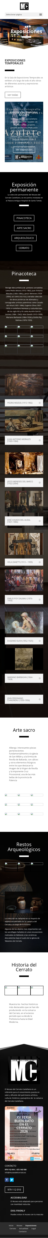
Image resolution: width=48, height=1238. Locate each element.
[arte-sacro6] (37, 795)
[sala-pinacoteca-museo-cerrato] (37, 346)
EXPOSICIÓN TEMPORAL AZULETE (24, 114)
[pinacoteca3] (37, 337)
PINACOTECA (24, 218)
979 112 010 (14, 1189)
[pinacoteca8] (11, 327)
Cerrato (13, 1228)
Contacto (23, 1231)
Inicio (11, 1225)
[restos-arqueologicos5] (11, 864)
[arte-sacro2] (37, 805)
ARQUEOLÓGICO (24, 238)
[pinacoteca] (24, 346)
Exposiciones (30, 1225)
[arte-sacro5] (11, 805)
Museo (19, 1225)
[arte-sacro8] (11, 795)
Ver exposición (24, 149)
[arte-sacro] (11, 814)
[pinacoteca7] (24, 327)
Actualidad (23, 1228)
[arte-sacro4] (24, 805)
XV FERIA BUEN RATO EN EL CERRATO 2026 (24, 1124)
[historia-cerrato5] (24, 988)
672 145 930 (21, 1169)
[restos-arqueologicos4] (24, 864)
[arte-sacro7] (24, 795)
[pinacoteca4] (24, 337)
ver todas (13, 95)
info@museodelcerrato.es (15, 1172)
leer (22, 1152)
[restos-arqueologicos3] (37, 864)
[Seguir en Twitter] (12, 1180)
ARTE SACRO (24, 228)
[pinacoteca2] (11, 346)
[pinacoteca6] (37, 327)
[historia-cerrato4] (37, 988)
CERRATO (24, 248)
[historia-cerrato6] (11, 988)
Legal (33, 1228)
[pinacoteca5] (11, 337)
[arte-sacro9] (24, 814)
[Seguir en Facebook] (7, 1180)
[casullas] (37, 814)
